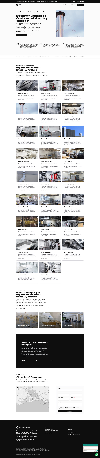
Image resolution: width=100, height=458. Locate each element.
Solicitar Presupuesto (21, 34)
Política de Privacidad (70, 407)
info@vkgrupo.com (48, 433)
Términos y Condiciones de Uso (74, 434)
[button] (33, 399)
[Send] (97, 451)
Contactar (80, 4)
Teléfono (72, 392)
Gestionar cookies (80, 1)
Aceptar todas (72, 1)
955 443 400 (73, 4)
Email (59, 392)
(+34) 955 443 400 (48, 432)
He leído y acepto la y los (69, 408)
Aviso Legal (70, 429)
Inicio (61, 4)
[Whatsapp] (96, 454)
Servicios (65, 4)
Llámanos (30, 34)
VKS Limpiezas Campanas (24, 4)
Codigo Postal (60, 397)
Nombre (59, 388)
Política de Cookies (71, 430)
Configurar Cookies (71, 436)
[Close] (97, 445)
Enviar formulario (70, 411)
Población (73, 397)
